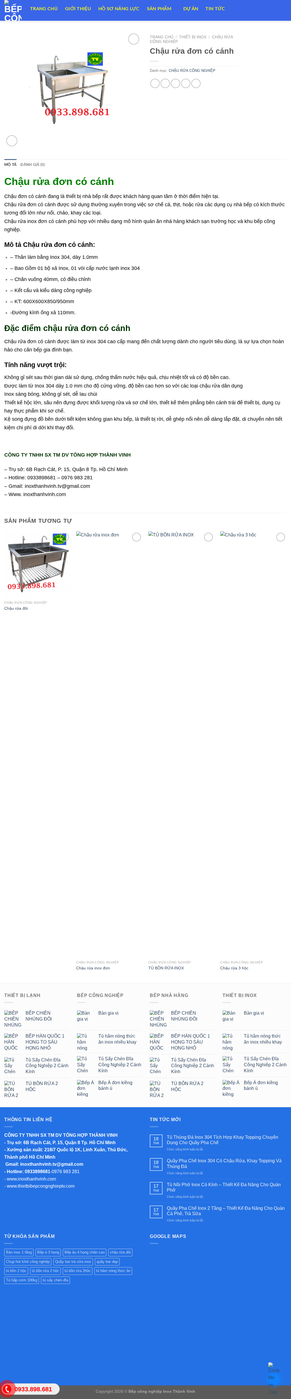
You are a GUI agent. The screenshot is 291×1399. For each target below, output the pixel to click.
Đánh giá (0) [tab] (32, 164)
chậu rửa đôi (120, 1252)
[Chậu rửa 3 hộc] (253, 744)
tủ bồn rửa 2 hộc (45, 1271)
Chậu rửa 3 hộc (234, 968)
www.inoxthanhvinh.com (31, 1179)
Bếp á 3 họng (48, 1252)
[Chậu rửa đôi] (37, 564)
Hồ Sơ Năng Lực (118, 9)
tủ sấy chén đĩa (55, 1280)
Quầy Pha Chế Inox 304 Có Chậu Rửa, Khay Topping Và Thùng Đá (224, 1163)
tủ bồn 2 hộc (16, 1271)
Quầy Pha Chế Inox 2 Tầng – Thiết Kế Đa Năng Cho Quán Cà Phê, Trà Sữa (226, 1211)
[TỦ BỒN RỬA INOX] (181, 744)
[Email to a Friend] (175, 83)
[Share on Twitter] (165, 83)
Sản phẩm (159, 9)
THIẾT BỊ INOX (192, 37)
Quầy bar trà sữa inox (73, 1261)
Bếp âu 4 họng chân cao (85, 1252)
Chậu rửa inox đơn (93, 968)
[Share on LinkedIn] (196, 83)
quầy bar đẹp (107, 1261)
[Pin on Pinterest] (185, 83)
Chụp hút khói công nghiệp (28, 1261)
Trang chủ (161, 37)
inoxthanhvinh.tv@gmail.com (51, 1164)
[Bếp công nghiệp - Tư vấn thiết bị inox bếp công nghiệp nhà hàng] (13, 10)
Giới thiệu (78, 9)
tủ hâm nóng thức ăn (113, 1271)
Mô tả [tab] (10, 164)
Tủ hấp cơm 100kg (21, 1280)
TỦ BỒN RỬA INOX (166, 968)
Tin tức (215, 9)
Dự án (190, 9)
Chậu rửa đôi (16, 608)
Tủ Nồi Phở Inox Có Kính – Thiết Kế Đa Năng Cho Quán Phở (224, 1187)
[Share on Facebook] (155, 83)
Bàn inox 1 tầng (19, 1252)
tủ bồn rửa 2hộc (78, 1271)
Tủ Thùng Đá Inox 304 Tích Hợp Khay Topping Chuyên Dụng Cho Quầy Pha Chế (222, 1140)
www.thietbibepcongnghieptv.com (40, 1186)
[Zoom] (11, 140)
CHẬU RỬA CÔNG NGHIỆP (192, 70)
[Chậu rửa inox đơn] (109, 744)
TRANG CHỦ (44, 9)
